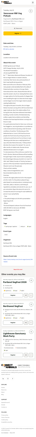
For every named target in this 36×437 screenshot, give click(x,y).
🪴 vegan (29, 226)
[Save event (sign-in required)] (31, 11)
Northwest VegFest (13, 306)
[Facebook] (12, 378)
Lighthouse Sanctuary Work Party (14, 334)
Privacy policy (4, 415)
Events (3, 387)
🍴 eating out (22, 226)
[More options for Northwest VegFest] (31, 323)
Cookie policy (4, 420)
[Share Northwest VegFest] (26, 323)
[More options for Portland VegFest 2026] (31, 295)
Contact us (4, 407)
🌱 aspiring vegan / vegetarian (10, 226)
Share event (19, 28)
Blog (2, 394)
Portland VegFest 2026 (15, 282)
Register (17, 33)
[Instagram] (8, 378)
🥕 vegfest (22, 290)
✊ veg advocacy (7, 290)
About (2, 392)
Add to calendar (9, 49)
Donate (3, 405)
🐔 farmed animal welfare (20, 348)
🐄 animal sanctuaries (8, 348)
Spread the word (5, 402)
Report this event (18, 269)
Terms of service (5, 417)
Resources (3, 390)
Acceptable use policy (6, 422)
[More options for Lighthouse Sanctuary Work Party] (31, 355)
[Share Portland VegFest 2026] (26, 295)
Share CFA (12, 433)
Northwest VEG (17, 19)
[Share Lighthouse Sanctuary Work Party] (26, 355)
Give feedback (4, 433)
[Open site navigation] (33, 2)
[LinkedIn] (3, 378)
